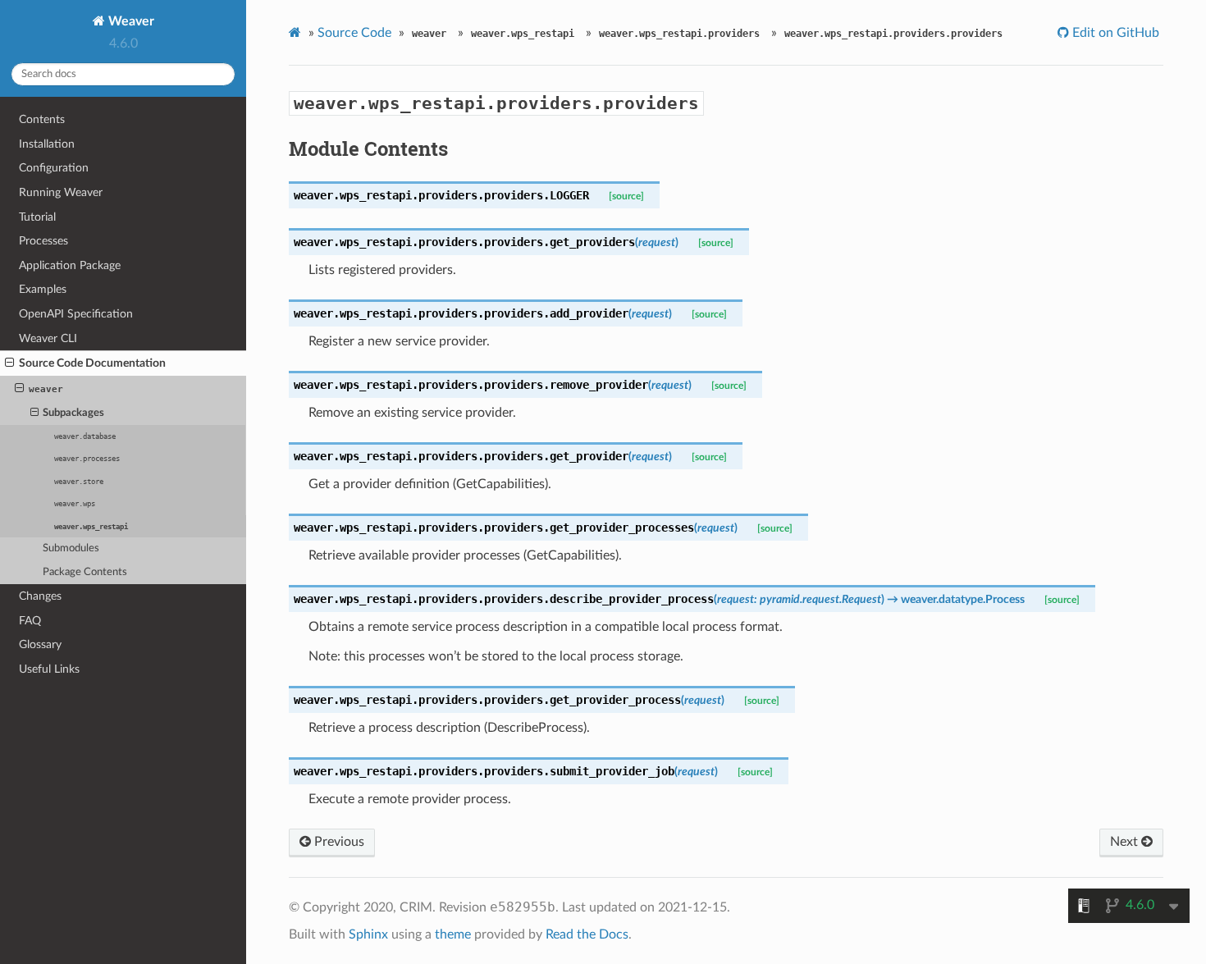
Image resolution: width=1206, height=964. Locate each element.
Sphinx (368, 934)
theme (453, 934)
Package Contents (85, 572)
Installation (47, 144)
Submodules (71, 548)
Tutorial (37, 217)
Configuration (54, 168)
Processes (43, 241)
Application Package (70, 265)
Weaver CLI (48, 338)
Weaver (129, 21)
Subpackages (73, 413)
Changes (40, 596)
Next (1125, 841)
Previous (337, 841)
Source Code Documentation (92, 363)
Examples (42, 289)
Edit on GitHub (1114, 32)
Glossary (40, 644)
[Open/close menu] (9, 363)
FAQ (30, 620)
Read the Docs (587, 934)
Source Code (354, 32)
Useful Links (49, 669)
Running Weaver (61, 192)
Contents (42, 119)
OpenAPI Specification (76, 314)
